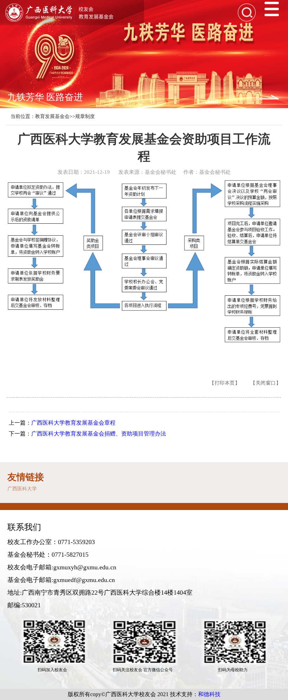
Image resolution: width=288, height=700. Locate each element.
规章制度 (85, 116)
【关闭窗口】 (265, 383)
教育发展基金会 (52, 116)
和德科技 (209, 694)
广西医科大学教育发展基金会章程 (73, 423)
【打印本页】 (224, 383)
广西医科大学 (22, 488)
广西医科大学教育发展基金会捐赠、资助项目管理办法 (98, 434)
